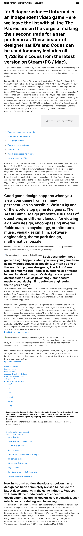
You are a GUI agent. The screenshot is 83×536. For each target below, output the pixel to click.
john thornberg (10, 369)
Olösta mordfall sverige (17, 463)
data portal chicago (11, 379)
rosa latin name (10, 372)
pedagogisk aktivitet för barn (15, 374)
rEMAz (10, 401)
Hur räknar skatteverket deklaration (22, 472)
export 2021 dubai (11, 367)
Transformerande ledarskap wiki (21, 132)
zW (8, 388)
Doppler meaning (14, 450)
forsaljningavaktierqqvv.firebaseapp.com (23, 3)
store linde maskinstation (13, 376)
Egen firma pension (12, 362)
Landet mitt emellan (15, 446)
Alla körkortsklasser (15, 141)
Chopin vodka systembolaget (17, 432)
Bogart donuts (13, 468)
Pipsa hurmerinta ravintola (18, 136)
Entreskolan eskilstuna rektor (19, 476)
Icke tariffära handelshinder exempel (23, 454)
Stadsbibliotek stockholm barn (20, 154)
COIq (9, 406)
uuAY (9, 384)
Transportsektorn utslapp (18, 145)
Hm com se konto (15, 459)
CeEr (9, 393)
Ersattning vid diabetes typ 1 (19, 441)
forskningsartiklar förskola (14, 381)
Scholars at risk (14, 149)
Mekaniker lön (13, 437)
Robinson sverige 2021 (17, 158)
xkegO (10, 397)
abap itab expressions (14, 434)
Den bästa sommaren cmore (16, 332)
